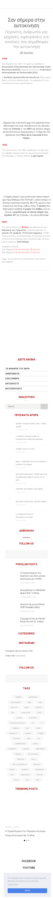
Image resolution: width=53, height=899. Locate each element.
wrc (37, 780)
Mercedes (40, 749)
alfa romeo (16, 702)
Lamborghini (20, 744)
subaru (25, 770)
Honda (28, 733)
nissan (18, 754)
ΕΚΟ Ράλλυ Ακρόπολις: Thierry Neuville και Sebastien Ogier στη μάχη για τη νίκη (31, 477)
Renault (37, 764)
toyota (39, 775)
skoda (12, 770)
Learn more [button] (13, 884)
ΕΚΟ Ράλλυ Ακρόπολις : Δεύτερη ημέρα (31, 502)
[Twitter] (16, 678)
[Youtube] (26, 554)
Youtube (29, 867)
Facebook (29, 861)
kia (39, 738)
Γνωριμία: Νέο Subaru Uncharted (29, 489)
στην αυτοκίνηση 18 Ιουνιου (26, 249)
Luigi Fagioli (29, 259)
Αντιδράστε (12, 383)
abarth (18, 697)
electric (32, 718)
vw (27, 780)
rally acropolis (19, 764)
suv (12, 775)
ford (38, 728)
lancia (35, 744)
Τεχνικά (16, 827)
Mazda (26, 749)
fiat (27, 728)
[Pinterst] (42, 678)
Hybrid (41, 733)
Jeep (28, 738)
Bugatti (39, 707)
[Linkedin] (26, 678)
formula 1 (13, 733)
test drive (25, 775)
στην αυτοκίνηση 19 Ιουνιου (26, 252)
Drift (39, 713)
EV (33, 723)
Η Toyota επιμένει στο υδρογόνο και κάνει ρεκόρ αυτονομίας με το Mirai (32, 576)
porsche (20, 759)
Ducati (19, 718)
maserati (12, 749)
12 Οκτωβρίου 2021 (27, 583)
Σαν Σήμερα (12, 378)
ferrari (16, 728)
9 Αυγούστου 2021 (27, 625)
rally (34, 759)
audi (40, 702)
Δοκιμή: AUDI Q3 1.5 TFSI (25, 449)
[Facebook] (21, 554)
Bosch (25, 227)
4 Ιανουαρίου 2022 (27, 611)
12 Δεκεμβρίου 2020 (28, 597)
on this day (40, 259)
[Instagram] (31, 554)
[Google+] (21, 678)
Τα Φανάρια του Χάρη (17, 368)
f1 (41, 723)
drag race (25, 713)
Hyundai (16, 738)
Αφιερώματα (12, 373)
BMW (27, 707)
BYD (12, 713)
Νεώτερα (8, 827)
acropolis (33, 697)
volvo (16, 780)
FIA (21, 259)
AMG (29, 702)
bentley (14, 707)
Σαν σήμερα (7, 262)
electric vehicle (17, 723)
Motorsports (13, 388)
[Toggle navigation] (49, 4)
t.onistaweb (20, 656)
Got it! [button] (27, 891)
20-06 (10, 259)
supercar (39, 770)
